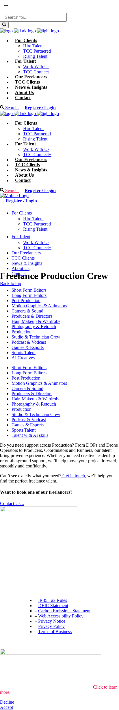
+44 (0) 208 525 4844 (20, 576)
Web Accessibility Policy (60, 615)
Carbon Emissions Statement (64, 610)
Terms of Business (55, 631)
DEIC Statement (53, 605)
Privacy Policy (51, 626)
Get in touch (73, 475)
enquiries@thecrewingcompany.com (33, 588)
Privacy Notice (51, 621)
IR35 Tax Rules (52, 600)
